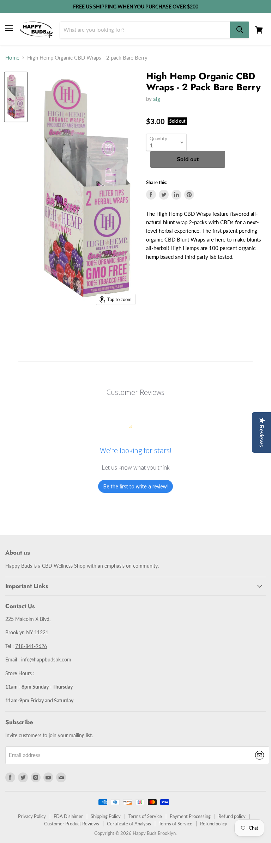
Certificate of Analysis (129, 823)
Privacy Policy (32, 816)
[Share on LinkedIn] (176, 195)
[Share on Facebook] (151, 195)
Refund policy (232, 816)
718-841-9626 (31, 646)
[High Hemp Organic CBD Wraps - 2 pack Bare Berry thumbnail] (16, 97)
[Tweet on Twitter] (164, 195)
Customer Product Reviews (71, 823)
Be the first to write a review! (135, 486)
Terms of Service (145, 816)
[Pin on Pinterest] (189, 195)
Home (12, 58)
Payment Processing (190, 816)
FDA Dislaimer (68, 816)
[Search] (239, 30)
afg (156, 99)
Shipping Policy (106, 816)
